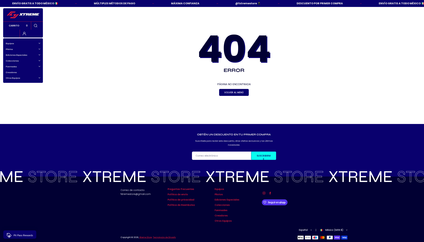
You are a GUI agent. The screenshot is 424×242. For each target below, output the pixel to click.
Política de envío (178, 194)
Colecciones (222, 205)
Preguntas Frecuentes (181, 189)
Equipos (219, 189)
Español (303, 230)
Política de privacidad (181, 199)
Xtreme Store (145, 237)
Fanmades (221, 210)
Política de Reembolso (181, 205)
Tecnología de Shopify (164, 237)
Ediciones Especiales (227, 199)
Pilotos (219, 194)
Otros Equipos (223, 220)
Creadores (11, 72)
